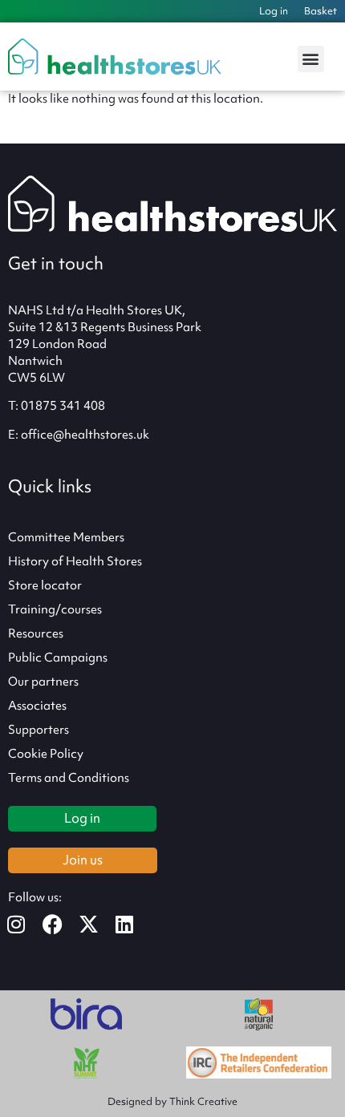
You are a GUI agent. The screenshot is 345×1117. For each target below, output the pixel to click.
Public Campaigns (58, 658)
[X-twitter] (98, 924)
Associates (37, 706)
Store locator (45, 585)
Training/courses (55, 609)
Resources (35, 633)
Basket (320, 11)
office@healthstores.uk (85, 435)
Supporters (38, 730)
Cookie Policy (45, 754)
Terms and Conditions (68, 778)
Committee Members (66, 537)
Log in (273, 11)
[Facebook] (62, 924)
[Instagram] (26, 924)
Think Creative (203, 1101)
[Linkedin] (134, 924)
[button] (311, 59)
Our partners (43, 682)
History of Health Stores (75, 561)
